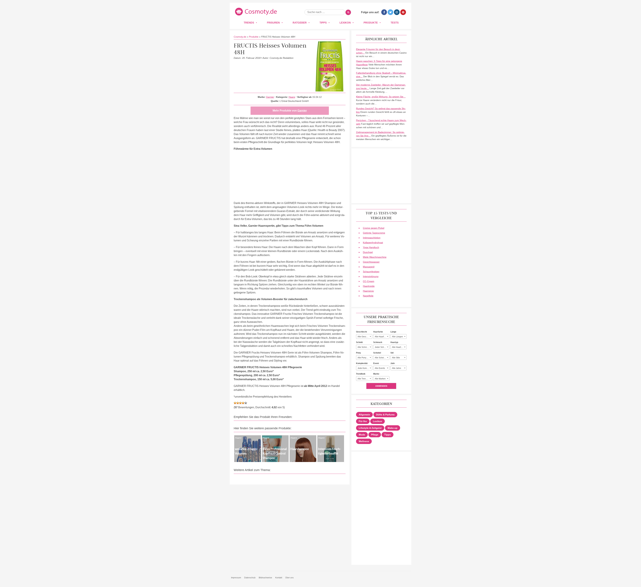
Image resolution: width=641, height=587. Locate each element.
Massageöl (368, 266)
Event (376, 363)
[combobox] (364, 336)
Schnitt (359, 342)
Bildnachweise (265, 577)
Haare (292, 97)
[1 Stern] (235, 403)
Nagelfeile (368, 295)
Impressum (236, 577)
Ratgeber (300, 22)
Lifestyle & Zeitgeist (370, 428)
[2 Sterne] (237, 403)
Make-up (392, 428)
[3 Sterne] (240, 403)
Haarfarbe (378, 332)
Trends (249, 22)
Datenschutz (250, 577)
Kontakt (278, 577)
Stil (391, 353)
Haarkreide (369, 286)
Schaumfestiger (371, 271)
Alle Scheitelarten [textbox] (382, 358)
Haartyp (394, 342)
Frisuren (273, 22)
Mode (362, 434)
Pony (358, 353)
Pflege (374, 434)
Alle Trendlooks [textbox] (365, 379)
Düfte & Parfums (385, 414)
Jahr (392, 363)
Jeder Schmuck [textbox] (382, 347)
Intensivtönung (370, 276)
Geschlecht (361, 332)
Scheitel (377, 353)
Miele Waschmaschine (374, 257)
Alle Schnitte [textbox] (363, 347)
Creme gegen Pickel (373, 228)
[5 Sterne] (245, 403)
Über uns (289, 577)
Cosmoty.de (240, 36)
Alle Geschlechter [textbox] (365, 336)
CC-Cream (368, 281)
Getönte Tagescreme (374, 232)
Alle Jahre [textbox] (396, 368)
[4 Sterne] (243, 403)
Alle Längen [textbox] (397, 336)
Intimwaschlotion (371, 237)
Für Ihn (363, 421)
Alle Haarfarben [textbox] (382, 336)
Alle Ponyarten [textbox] (364, 358)
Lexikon (345, 22)
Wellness (364, 441)
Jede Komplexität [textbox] (365, 368)
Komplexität (362, 363)
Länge (393, 332)
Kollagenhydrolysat (373, 242)
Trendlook (360, 374)
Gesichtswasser (371, 262)
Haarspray (368, 291)
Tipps (323, 22)
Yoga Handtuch (371, 247)
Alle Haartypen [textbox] (398, 347)
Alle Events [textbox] (380, 368)
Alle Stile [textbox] (396, 358)
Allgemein (364, 414)
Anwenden (381, 386)
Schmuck (377, 342)
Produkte (371, 22)
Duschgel (368, 252)
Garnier (270, 97)
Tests (395, 22)
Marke (376, 374)
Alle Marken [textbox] (380, 379)
